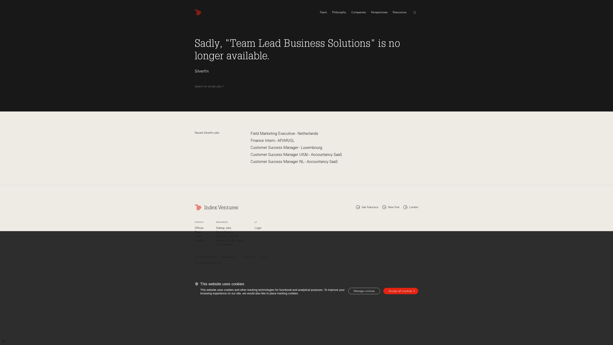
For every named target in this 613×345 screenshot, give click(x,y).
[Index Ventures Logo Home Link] (198, 12)
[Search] (415, 12)
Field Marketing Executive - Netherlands (284, 133)
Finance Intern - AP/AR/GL (273, 140)
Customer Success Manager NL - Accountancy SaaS (294, 161)
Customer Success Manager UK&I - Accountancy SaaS (296, 154)
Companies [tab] (358, 12)
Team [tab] (323, 12)
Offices (199, 228)
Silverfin (202, 71)
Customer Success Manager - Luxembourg (286, 147)
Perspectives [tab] (379, 12)
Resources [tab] (399, 12)
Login (258, 228)
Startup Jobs (223, 228)
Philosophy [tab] (339, 12)
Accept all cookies (400, 291)
